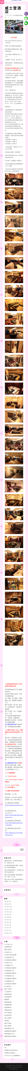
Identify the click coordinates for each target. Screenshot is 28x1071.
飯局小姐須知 (7, 1026)
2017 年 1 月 (7, 930)
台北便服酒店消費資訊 (10, 973)
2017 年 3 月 (7, 925)
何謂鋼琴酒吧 (7, 947)
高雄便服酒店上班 (9, 1028)
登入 (5, 1047)
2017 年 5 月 (7, 920)
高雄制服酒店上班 (9, 1034)
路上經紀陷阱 (7, 1015)
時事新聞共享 (7, 1007)
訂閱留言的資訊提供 (9, 1053)
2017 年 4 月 (7, 922)
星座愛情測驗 (7, 1005)
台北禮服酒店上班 (9, 981)
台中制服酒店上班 (9, 957)
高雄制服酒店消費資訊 (10, 1036)
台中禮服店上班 (8, 965)
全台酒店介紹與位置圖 (10, 955)
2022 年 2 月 (7, 904)
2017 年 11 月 (8, 909)
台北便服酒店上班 (9, 970)
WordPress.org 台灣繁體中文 (12, 1055)
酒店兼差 (6, 1020)
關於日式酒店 (7, 1023)
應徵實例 (6, 999)
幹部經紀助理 (7, 994)
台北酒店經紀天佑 (10, 724)
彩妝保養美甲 (7, 997)
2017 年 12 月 (8, 907)
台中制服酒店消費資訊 (10, 960)
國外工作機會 (7, 989)
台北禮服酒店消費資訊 (10, 984)
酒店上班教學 (7, 1018)
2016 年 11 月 (8, 933)
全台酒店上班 (7, 952)
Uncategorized (8, 944)
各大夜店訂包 (7, 986)
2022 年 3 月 (7, 901)
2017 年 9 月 (7, 914)
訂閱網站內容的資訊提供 (10, 1050)
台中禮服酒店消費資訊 (10, 968)
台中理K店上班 (8, 962)
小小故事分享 (7, 991)
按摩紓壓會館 (7, 1002)
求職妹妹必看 (7, 1010)
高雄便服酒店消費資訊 (10, 1031)
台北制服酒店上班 (9, 976)
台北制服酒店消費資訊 (10, 978)
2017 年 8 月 (7, 917)
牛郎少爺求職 (7, 1012)
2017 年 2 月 (7, 928)
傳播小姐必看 (7, 949)
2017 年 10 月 (8, 912)
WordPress (14, 1069)
